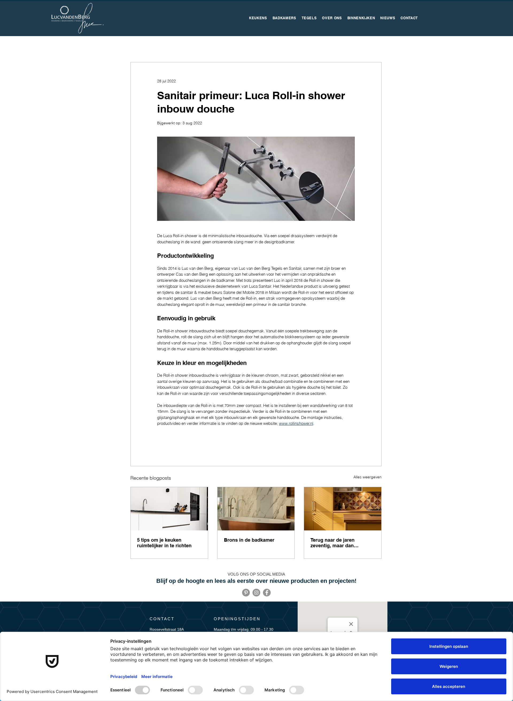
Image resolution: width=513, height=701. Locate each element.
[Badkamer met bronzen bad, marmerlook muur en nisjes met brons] (256, 508)
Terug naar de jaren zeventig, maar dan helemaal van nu (332, 542)
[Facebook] (267, 592)
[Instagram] (256, 592)
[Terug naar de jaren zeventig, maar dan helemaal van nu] (342, 508)
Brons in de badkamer (249, 540)
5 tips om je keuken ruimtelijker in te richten (164, 542)
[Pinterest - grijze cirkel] (246, 592)
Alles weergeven (367, 477)
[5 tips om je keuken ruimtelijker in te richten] (169, 508)
